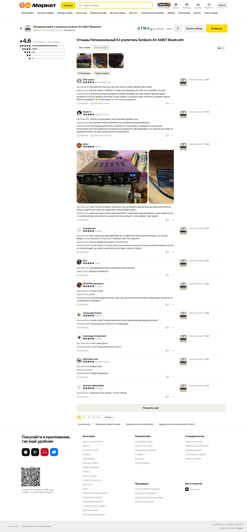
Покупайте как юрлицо (145, 450)
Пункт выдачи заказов (195, 454)
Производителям (193, 450)
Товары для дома (90, 467)
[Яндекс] (240, 528)
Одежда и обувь (90, 463)
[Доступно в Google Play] (35, 456)
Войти (222, 5)
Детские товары (90, 510)
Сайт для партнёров (144, 502)
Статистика (12, 526)
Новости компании (194, 441)
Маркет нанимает (193, 459)
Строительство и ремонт (94, 506)
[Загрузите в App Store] (26, 456)
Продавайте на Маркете (146, 493)
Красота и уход (90, 476)
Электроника (89, 459)
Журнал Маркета (143, 463)
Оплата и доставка (143, 446)
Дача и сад (87, 484)
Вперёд (108, 417)
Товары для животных (93, 502)
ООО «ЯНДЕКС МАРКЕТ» (232, 524)
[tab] (27, 13)
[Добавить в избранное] (178, 28)
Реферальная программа (196, 446)
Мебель (86, 446)
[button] (84, 60)
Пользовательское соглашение (36, 526)
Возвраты (139, 459)
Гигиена (86, 454)
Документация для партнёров (149, 497)
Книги (85, 489)
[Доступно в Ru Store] (54, 456)
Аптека (86, 471)
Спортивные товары (92, 497)
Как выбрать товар (143, 441)
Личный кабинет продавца (147, 489)
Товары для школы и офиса (95, 493)
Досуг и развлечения (92, 441)
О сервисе (140, 454)
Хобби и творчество (92, 480)
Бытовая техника (90, 450)
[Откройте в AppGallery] (45, 456)
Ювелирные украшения (94, 514)
